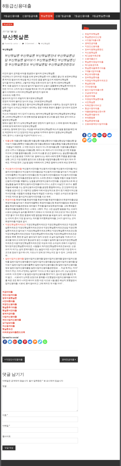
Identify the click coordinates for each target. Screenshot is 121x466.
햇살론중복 (47, 16)
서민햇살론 (90, 102)
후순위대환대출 (92, 74)
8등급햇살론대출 (101, 16)
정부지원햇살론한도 (94, 49)
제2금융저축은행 (92, 56)
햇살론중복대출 (92, 121)
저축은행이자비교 (93, 105)
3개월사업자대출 (92, 71)
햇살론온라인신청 (93, 37)
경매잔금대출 (68, 359)
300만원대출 (91, 87)
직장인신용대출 (92, 46)
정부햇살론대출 (92, 77)
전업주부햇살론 (92, 34)
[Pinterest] (25, 342)
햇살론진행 (90, 83)
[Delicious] (40, 342)
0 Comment (29, 44)
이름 (5, 415)
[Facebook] (5, 342)
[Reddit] (30, 342)
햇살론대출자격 (92, 114)
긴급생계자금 (91, 93)
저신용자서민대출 (13, 168)
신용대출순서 (91, 59)
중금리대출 (90, 96)
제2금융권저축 (91, 65)
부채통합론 (90, 118)
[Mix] (35, 342)
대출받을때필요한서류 (95, 111)
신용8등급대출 (30, 16)
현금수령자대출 (92, 108)
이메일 (6, 425)
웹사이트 (6, 436)
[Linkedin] (20, 342)
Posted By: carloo (11, 44)
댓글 (4, 386)
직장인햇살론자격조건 (15, 224)
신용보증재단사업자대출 (96, 124)
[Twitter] (10, 342)
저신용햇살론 (91, 52)
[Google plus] (15, 342)
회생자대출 (10, 200)
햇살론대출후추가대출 (95, 68)
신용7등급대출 (63, 16)
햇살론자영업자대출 (94, 62)
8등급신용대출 (16, 5)
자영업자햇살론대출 (94, 99)
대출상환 (9, 141)
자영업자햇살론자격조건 (96, 80)
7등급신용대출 (81, 16)
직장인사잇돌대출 (14, 359)
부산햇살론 (45, 44)
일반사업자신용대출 (14, 258)
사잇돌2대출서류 (92, 40)
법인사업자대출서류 (94, 90)
